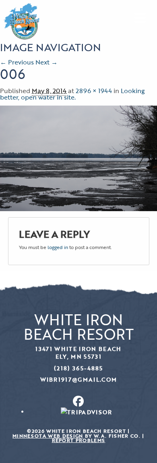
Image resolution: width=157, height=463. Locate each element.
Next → (46, 62)
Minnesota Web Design (47, 435)
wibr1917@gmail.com (78, 379)
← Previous (17, 62)
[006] (78, 157)
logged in (58, 247)
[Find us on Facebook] (78, 401)
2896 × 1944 (94, 91)
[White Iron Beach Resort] (21, 20)
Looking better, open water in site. (72, 94)
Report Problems (78, 440)
